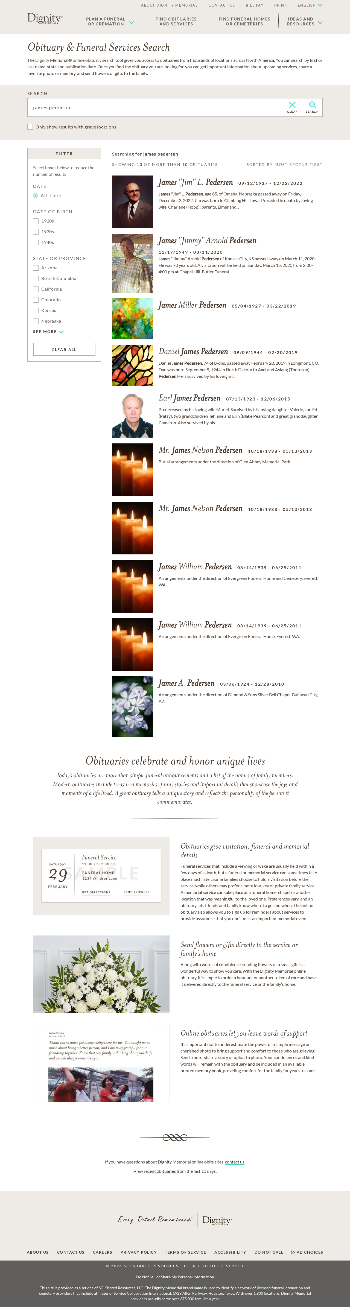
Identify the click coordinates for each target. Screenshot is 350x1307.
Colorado (51, 299)
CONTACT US (222, 5)
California (51, 288)
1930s (47, 231)
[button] (110, 21)
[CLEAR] (292, 105)
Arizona (49, 267)
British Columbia (59, 278)
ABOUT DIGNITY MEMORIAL (169, 5)
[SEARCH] (312, 104)
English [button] (307, 5)
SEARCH (37, 93)
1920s (47, 220)
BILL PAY (254, 5)
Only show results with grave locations (76, 126)
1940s (47, 242)
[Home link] (45, 18)
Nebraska (51, 320)
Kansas (48, 310)
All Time (51, 195)
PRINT (280, 5)
